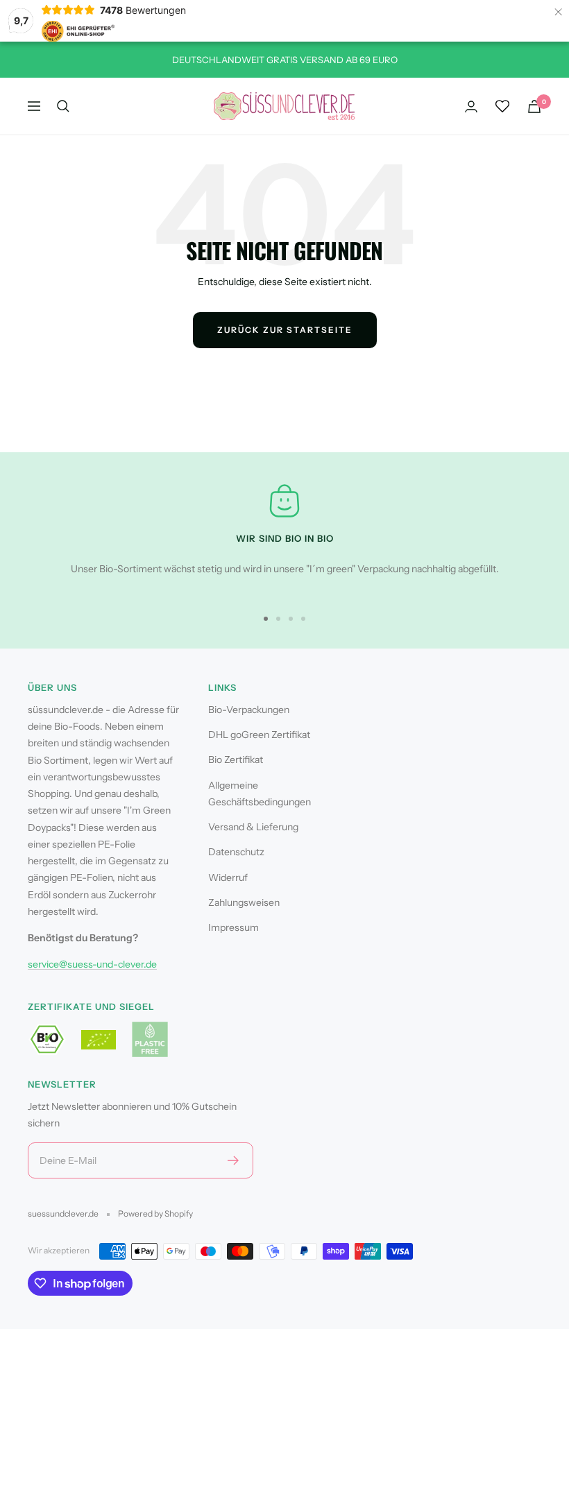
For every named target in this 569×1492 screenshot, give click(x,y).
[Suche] (63, 106)
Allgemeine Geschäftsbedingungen (259, 793)
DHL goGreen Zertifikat (259, 734)
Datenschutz (236, 852)
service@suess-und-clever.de (92, 964)
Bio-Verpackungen (248, 709)
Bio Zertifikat (235, 759)
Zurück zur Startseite (285, 330)
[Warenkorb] (534, 106)
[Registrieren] (233, 1160)
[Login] (471, 106)
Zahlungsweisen (244, 902)
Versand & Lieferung (253, 827)
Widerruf (228, 877)
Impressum (233, 927)
